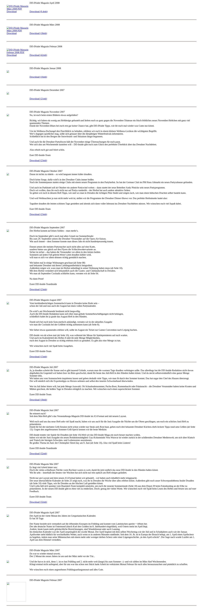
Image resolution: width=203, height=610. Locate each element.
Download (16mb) (38, 77)
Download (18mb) (38, 33)
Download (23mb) (38, 160)
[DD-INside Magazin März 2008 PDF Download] (18, 33)
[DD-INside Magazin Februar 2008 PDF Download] (18, 55)
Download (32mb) (38, 453)
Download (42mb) (38, 55)
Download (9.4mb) (39, 11)
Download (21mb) (38, 98)
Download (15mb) (38, 356)
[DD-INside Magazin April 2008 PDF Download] (18, 11)
